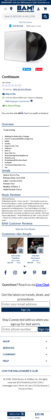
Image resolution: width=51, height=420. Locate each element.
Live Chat (42, 285)
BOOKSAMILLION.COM (29, 382)
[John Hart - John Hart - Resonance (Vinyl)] (35, 246)
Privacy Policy (25, 388)
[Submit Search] (45, 16)
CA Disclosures (40, 385)
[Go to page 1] (24, 266)
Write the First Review (22, 89)
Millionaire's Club (33, 26)
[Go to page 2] (26, 266)
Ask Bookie (18, 26)
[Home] (25, 9)
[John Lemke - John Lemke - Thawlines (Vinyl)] (16, 246)
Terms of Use (24, 385)
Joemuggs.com (9, 385)
